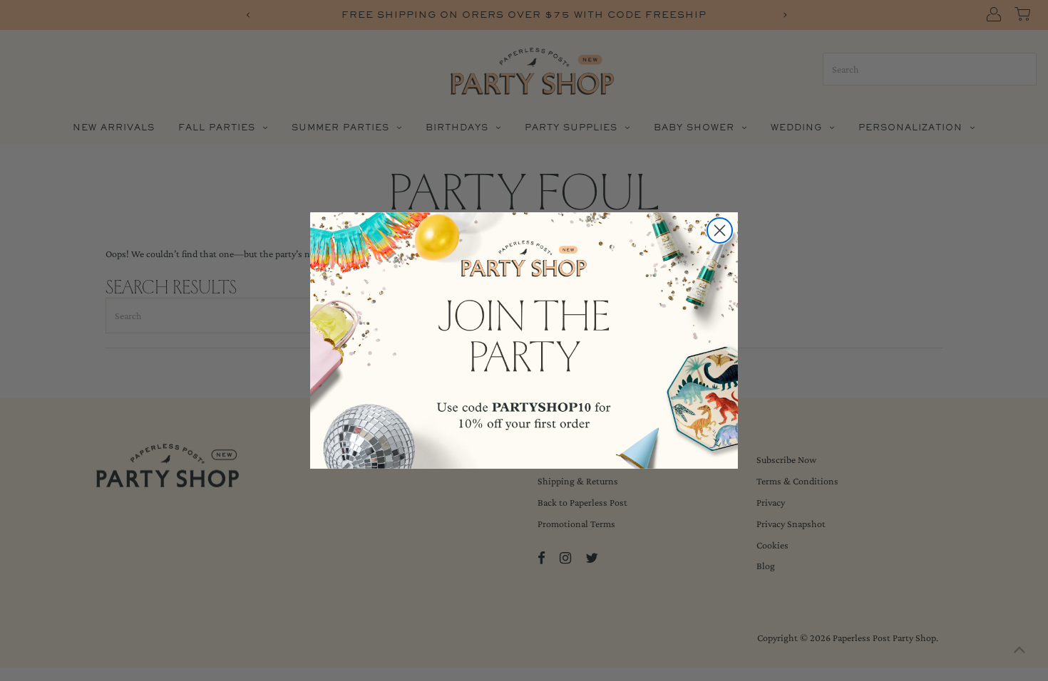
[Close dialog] (719, 230)
